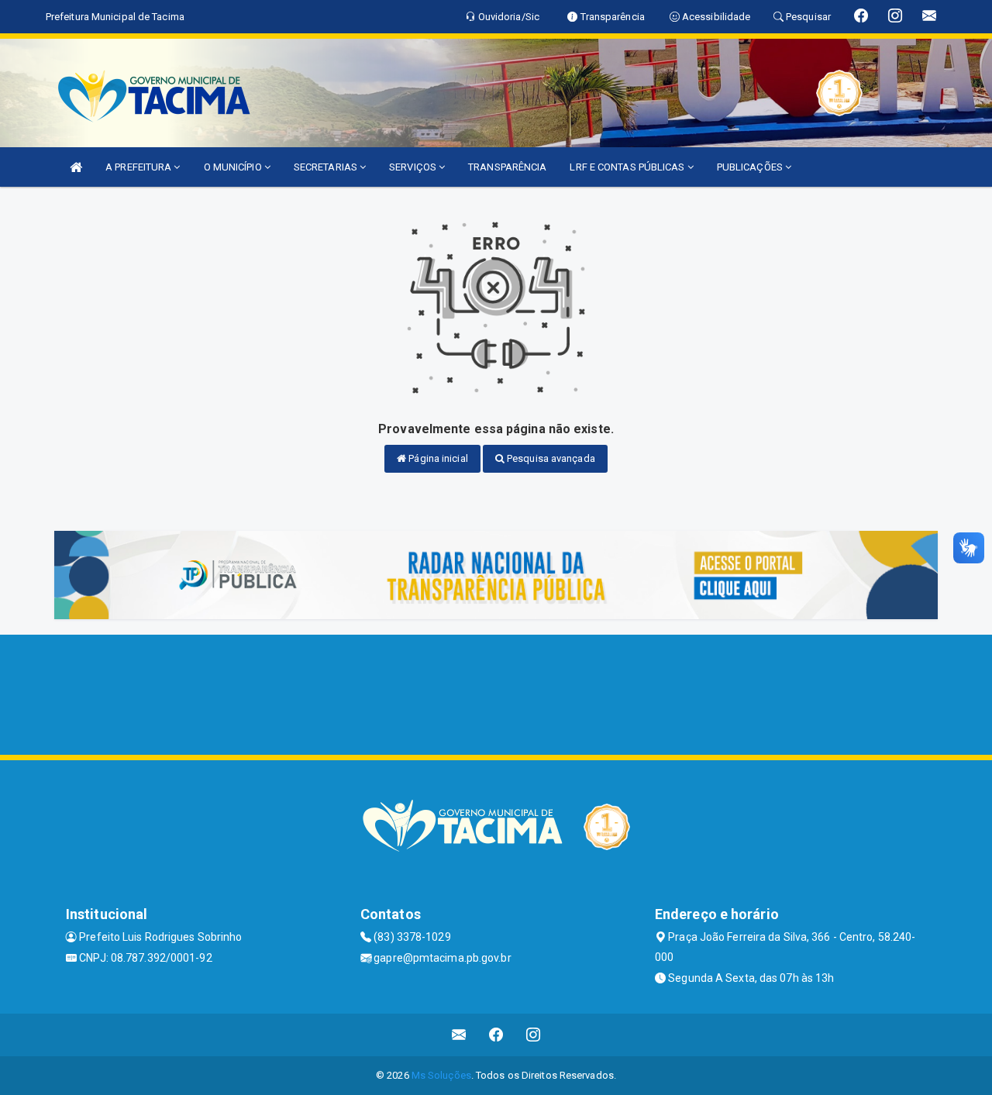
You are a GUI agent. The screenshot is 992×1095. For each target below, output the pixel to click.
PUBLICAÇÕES (751, 167)
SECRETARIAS (327, 167)
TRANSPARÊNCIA (507, 167)
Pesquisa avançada (550, 458)
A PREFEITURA (139, 167)
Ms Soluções (441, 1075)
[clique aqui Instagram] (533, 1035)
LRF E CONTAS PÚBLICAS (628, 167)
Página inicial (437, 458)
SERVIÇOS (414, 167)
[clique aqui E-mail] (459, 1035)
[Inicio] (76, 167)
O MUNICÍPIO (234, 167)
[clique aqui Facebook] (496, 1035)
